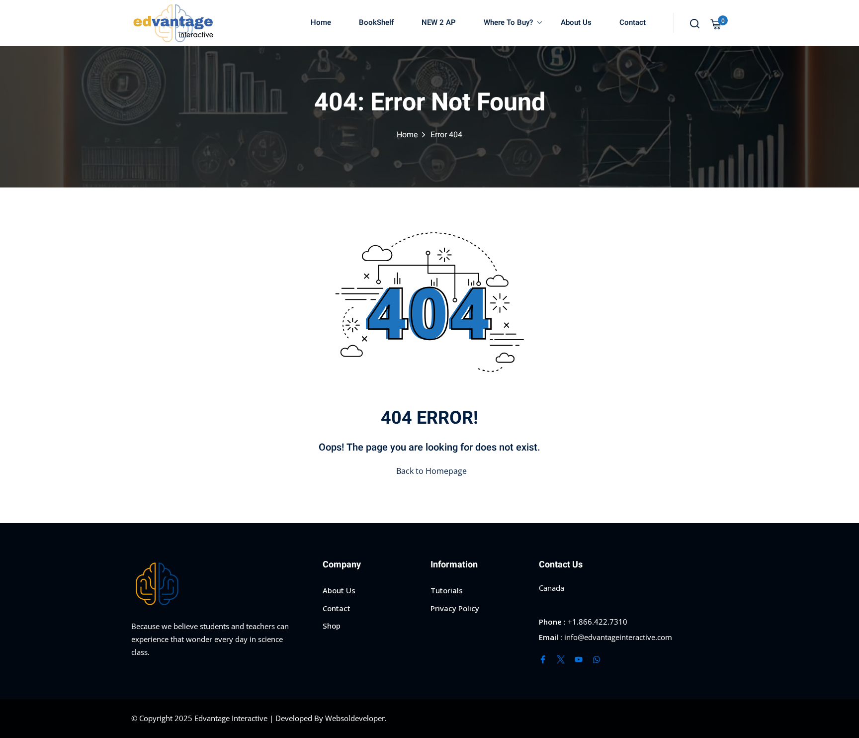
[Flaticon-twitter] (561, 659)
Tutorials (446, 590)
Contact (632, 22)
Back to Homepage (431, 470)
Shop (332, 626)
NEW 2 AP (439, 22)
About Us (576, 22)
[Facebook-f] (543, 659)
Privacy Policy (454, 608)
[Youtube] (579, 659)
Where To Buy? (508, 22)
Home (321, 22)
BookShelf (376, 22)
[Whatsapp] (597, 659)
